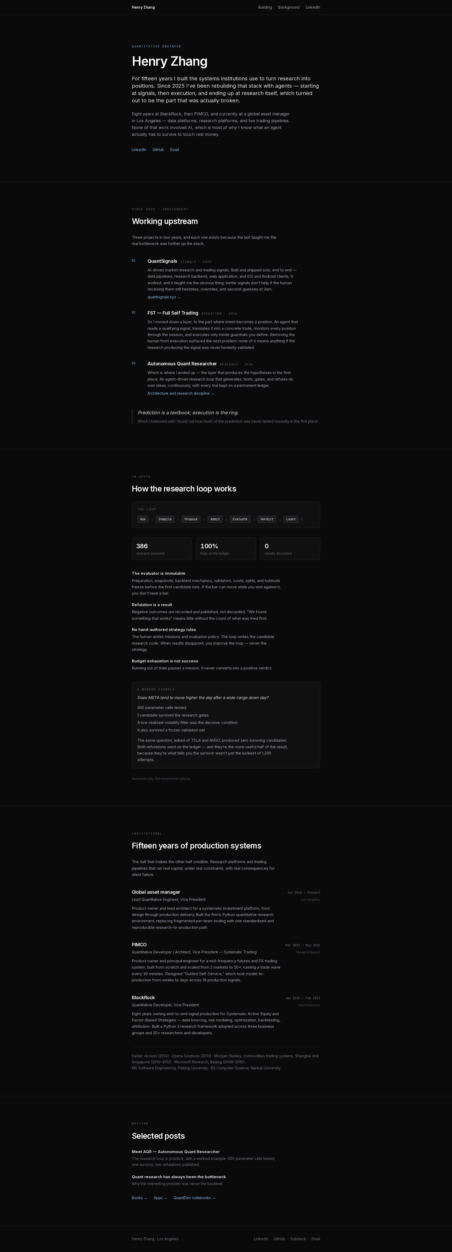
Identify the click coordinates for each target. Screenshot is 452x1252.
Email (174, 149)
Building (265, 7)
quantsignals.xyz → (164, 297)
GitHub (158, 149)
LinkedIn (313, 7)
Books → (140, 1197)
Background (289, 7)
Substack (298, 1239)
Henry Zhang (143, 7)
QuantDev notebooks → (195, 1197)
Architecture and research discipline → (181, 393)
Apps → (160, 1197)
